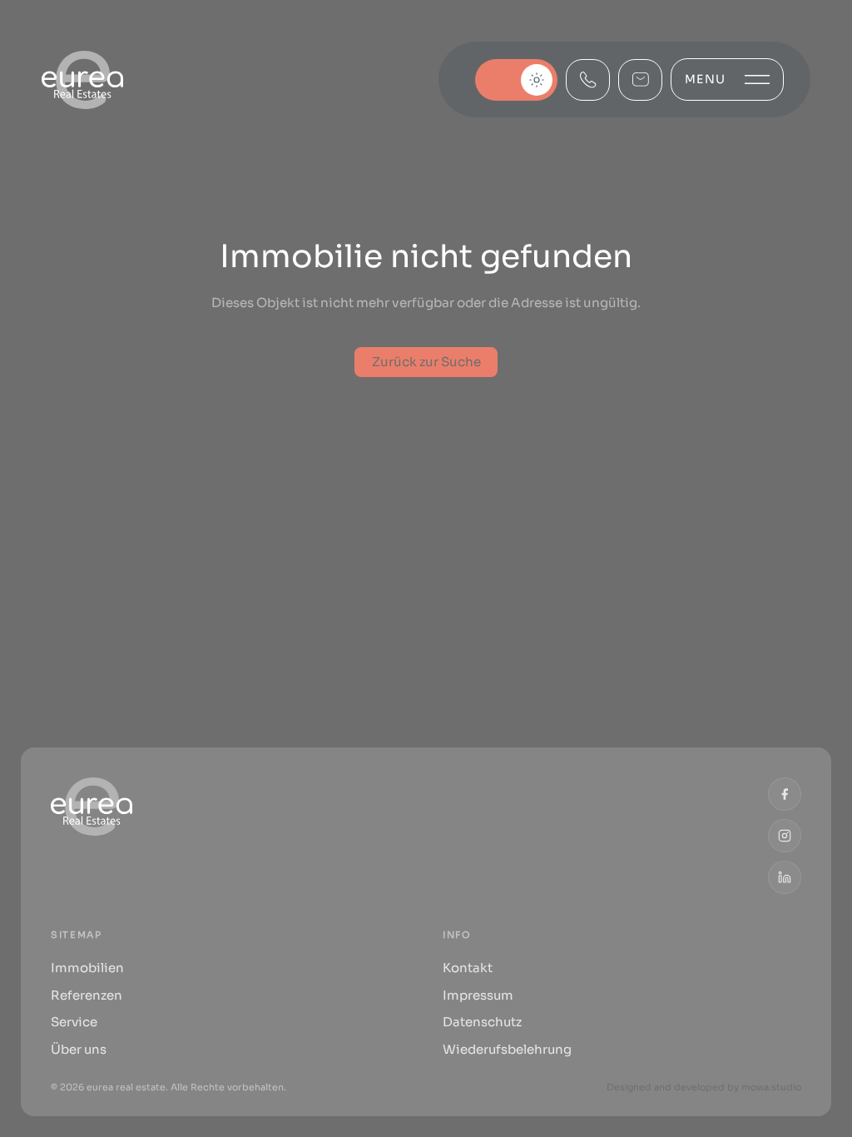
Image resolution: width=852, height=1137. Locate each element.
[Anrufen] (588, 80)
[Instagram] (784, 835)
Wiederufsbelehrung (507, 1049)
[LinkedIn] (784, 877)
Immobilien (87, 968)
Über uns (78, 1049)
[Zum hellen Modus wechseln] (516, 80)
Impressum (478, 995)
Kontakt (468, 968)
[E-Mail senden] (640, 80)
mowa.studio (771, 1087)
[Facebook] (784, 794)
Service (74, 1022)
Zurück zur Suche (426, 362)
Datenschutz (482, 1022)
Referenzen (86, 995)
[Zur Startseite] (82, 80)
